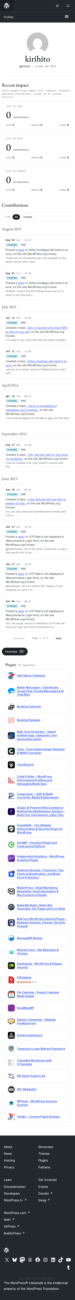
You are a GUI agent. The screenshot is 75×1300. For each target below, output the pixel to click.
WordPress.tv (15, 1200)
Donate (45, 1193)
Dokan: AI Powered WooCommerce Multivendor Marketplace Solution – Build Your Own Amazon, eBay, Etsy (41, 811)
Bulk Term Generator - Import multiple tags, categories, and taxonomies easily (37, 735)
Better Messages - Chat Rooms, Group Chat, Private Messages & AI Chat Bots (40, 691)
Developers (12, 1193)
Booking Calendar (29, 706)
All (16, 216)
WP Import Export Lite (31, 1075)
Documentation (15, 1187)
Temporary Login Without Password (41, 1048)
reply (21, 249)
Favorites (14, 651)
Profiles (8, 17)
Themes (44, 1154)
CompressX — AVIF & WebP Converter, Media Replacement (38, 795)
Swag (44, 1200)
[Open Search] (57, 6)
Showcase (45, 1147)
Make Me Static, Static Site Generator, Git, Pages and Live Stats (41, 907)
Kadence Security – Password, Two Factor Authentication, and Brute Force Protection (40, 874)
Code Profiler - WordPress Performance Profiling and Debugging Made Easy (34, 780)
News (8, 1154)
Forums (27, 216)
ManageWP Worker (30, 938)
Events (43, 1187)
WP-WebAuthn (27, 1089)
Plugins (43, 1160)
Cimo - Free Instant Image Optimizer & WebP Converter (41, 751)
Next (59, 638)
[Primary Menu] (66, 16)
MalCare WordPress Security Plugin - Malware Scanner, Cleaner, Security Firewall (42, 922)
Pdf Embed (24, 977)
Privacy (9, 1167)
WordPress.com (17, 1213)
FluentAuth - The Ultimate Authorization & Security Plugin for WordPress (40, 829)
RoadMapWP (25, 1008)
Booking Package (28, 720)
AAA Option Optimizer (31, 675)
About (8, 1147)
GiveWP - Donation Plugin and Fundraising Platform (37, 844)
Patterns (44, 1167)
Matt (9, 1220)
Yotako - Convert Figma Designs (38, 1116)
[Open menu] (69, 6)
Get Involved (47, 1180)
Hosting (9, 1160)
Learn (8, 1180)
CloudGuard (25, 764)
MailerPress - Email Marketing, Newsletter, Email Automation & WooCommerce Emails (37, 891)
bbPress (11, 1226)
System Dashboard (29, 1035)
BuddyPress (14, 1233)
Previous (19, 638)
